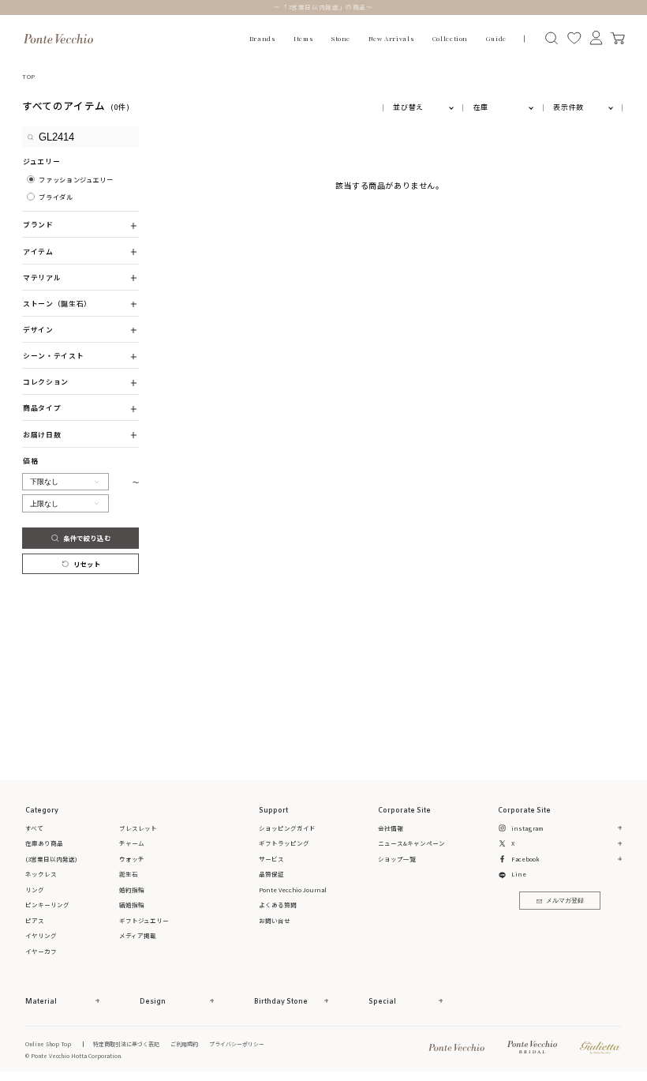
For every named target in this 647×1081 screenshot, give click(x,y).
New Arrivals (391, 38)
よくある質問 (278, 904)
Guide (496, 38)
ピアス (34, 920)
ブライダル (56, 196)
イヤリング (41, 935)
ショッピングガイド (287, 828)
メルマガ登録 (565, 901)
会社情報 (390, 828)
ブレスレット (138, 828)
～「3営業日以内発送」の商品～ (323, 6)
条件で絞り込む (86, 537)
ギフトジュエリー (144, 920)
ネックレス (41, 873)
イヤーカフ (41, 951)
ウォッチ (131, 858)
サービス (271, 858)
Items (303, 38)
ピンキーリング (47, 904)
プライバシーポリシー (236, 1044)
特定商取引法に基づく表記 (126, 1044)
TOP (29, 76)
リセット (86, 564)
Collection (450, 38)
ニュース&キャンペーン (411, 843)
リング (34, 889)
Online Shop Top (48, 1044)
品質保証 (271, 873)
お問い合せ (274, 920)
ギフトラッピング (284, 843)
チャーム (131, 843)
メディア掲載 (137, 935)
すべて (34, 828)
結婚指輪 (131, 904)
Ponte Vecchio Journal (293, 889)
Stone (340, 38)
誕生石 (128, 873)
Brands (262, 38)
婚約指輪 (131, 889)
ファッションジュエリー (76, 179)
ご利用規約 (184, 1044)
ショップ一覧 (397, 858)
